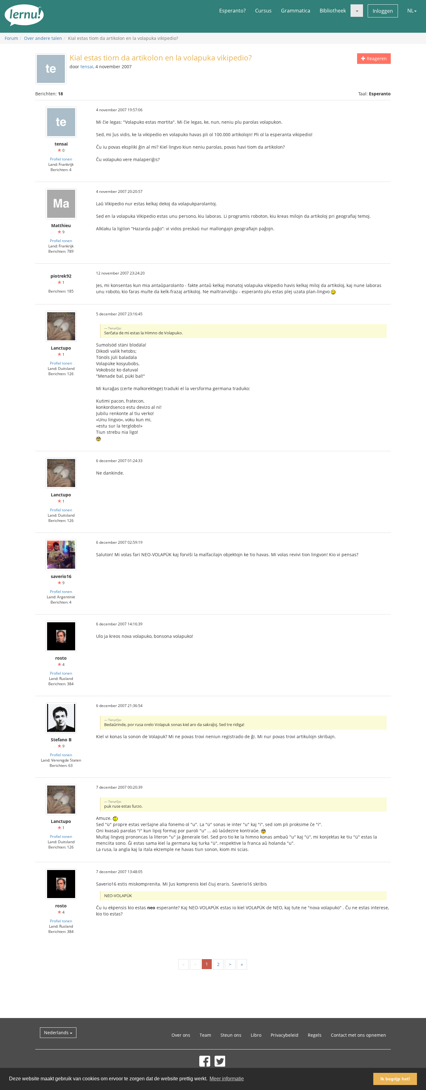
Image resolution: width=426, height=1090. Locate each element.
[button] (357, 10)
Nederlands (57, 1032)
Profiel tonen (61, 158)
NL (410, 10)
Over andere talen (43, 38)
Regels (315, 1035)
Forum (11, 38)
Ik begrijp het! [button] (395, 1078)
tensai (86, 66)
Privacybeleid (284, 1035)
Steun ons (230, 1035)
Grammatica (295, 10)
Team (205, 1035)
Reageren (376, 58)
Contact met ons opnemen (358, 1035)
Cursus (263, 10)
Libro (256, 1035)
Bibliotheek (333, 10)
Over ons (181, 1035)
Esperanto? (232, 10)
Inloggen (383, 10)
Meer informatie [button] (227, 1078)
